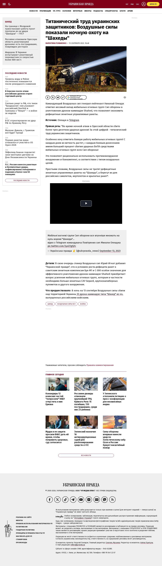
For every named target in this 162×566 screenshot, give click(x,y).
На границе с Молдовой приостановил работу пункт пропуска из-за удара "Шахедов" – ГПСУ (20, 30)
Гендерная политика (25, 530)
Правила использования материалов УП (34, 524)
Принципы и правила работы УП (30, 533)
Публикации (45, 11)
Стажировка (21, 539)
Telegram (74, 120)
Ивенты (87, 11)
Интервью (77, 11)
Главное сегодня (55, 374)
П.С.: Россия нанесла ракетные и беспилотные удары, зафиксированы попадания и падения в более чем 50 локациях (21, 169)
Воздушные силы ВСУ (66, 304)
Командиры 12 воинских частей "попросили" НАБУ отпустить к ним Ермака (55, 399)
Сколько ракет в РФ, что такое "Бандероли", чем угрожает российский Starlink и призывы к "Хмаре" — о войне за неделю (21, 108)
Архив (130, 11)
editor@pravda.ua (77, 545)
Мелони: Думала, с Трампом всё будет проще (20, 131)
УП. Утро (56, 11)
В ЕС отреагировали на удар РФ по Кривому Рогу (20, 121)
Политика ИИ (21, 527)
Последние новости (16, 73)
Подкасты (98, 11)
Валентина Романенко (56, 43)
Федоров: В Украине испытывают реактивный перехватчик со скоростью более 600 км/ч (19, 56)
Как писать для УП (24, 536)
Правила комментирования (100, 365)
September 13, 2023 (110, 250)
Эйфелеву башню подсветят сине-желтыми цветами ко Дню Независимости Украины (21, 155)
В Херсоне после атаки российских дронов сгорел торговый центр (18, 93)
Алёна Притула (146, 543)
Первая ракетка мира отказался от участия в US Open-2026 (19, 142)
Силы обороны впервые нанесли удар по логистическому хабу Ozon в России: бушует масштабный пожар (114, 439)
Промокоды (21, 542)
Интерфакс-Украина (83, 518)
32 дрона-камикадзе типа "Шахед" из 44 (99, 294)
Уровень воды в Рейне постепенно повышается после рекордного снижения (20, 81)
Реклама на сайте (24, 517)
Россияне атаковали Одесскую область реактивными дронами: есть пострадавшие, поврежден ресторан (21, 43)
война (83, 304)
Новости (33, 11)
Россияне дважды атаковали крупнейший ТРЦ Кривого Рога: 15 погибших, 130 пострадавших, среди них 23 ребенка (85, 401)
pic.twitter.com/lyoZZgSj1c (62, 246)
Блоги (122, 11)
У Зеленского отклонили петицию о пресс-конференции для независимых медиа (114, 399)
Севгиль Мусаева (113, 543)
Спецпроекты (111, 11)
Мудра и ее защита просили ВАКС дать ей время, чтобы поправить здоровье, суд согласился (57, 437)
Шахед (50, 304)
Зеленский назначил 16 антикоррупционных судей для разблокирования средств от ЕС (85, 438)
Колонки (67, 11)
